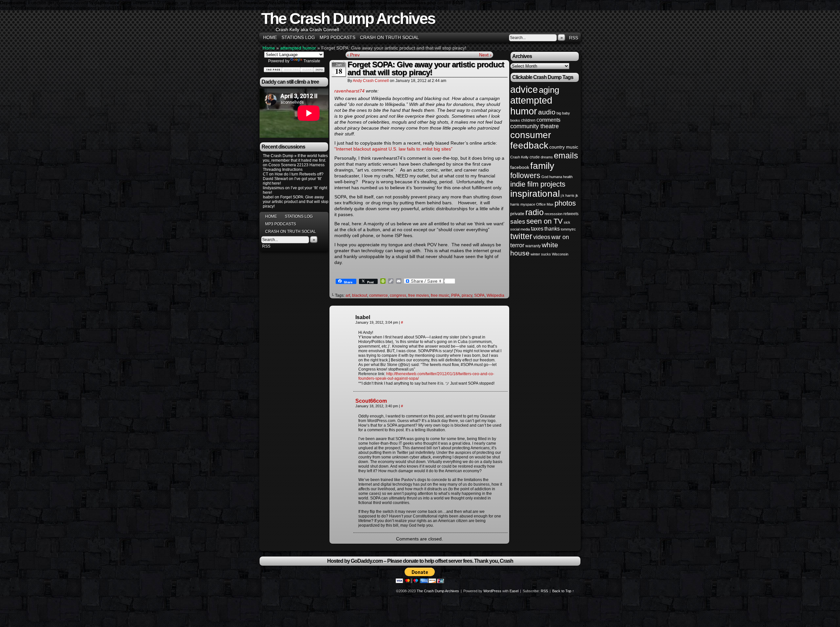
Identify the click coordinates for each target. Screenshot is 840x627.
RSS (573, 37)
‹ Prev (353, 54)
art (348, 295)
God (544, 177)
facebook (519, 167)
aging (549, 90)
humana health (561, 177)
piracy (467, 295)
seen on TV (544, 221)
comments (548, 120)
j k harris (568, 195)
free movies (418, 295)
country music (563, 147)
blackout (359, 295)
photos (565, 203)
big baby (563, 113)
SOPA (479, 295)
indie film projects (537, 184)
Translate (312, 61)
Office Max (545, 204)
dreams (547, 157)
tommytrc (568, 229)
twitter (521, 236)
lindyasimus (273, 188)
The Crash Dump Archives (348, 18)
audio (547, 112)
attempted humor (298, 48)
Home (270, 37)
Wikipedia (495, 295)
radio (534, 212)
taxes (537, 229)
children (528, 120)
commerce (378, 295)
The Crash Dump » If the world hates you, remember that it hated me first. (295, 158)
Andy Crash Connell (371, 80)
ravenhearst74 (349, 90)
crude (535, 157)
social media (520, 229)
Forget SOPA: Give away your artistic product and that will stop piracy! (295, 202)
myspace (527, 204)
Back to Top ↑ (563, 591)
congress (398, 295)
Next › (485, 54)
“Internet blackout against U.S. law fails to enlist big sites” (393, 149)
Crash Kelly (519, 157)
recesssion (553, 214)
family (542, 165)
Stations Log (298, 37)
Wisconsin (560, 254)
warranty (533, 246)
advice (524, 89)
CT (265, 174)
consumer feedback (530, 140)
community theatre (534, 126)
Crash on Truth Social (389, 37)
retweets (570, 214)
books (515, 120)
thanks (552, 229)
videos (541, 237)
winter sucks (541, 254)
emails (566, 155)
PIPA (455, 295)
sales (517, 221)
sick (567, 222)
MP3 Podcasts (337, 37)
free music (440, 295)
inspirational (535, 194)
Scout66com (371, 401)
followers (525, 175)
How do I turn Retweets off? (299, 174)
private (517, 213)
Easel (514, 591)
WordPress (492, 591)
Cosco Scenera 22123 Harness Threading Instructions (294, 167)
